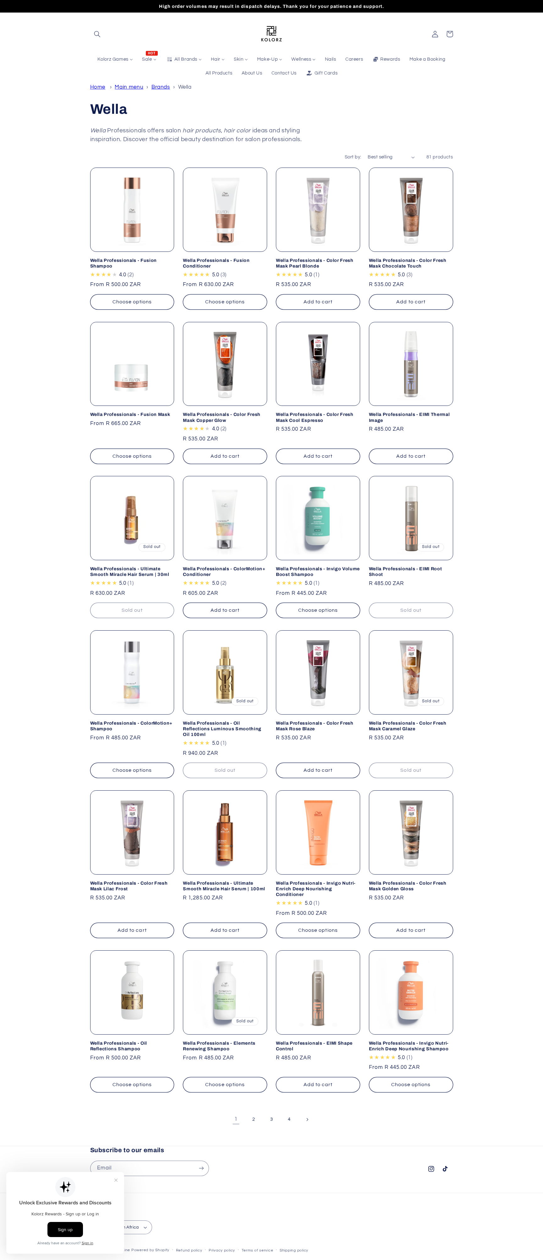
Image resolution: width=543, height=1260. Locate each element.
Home (98, 87)
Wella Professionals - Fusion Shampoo (123, 263)
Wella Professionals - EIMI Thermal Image (409, 417)
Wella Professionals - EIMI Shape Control (314, 1046)
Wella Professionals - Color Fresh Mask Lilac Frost (129, 886)
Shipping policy (294, 1250)
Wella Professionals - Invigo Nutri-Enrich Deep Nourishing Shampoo (409, 1046)
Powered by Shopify (150, 1250)
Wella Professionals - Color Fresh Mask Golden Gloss (408, 886)
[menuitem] (115, 59)
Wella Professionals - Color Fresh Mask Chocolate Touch (408, 263)
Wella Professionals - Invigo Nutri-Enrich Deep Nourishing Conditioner (316, 889)
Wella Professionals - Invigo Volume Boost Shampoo (318, 571)
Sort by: (353, 157)
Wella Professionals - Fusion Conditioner (216, 263)
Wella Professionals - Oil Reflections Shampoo (118, 1046)
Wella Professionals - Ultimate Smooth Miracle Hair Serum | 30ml (129, 571)
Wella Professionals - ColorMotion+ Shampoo (131, 726)
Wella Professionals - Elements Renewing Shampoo (219, 1046)
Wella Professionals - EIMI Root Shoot (405, 571)
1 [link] (236, 1119)
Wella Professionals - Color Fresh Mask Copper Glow (222, 417)
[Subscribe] (201, 1168)
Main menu (129, 87)
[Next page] (307, 1119)
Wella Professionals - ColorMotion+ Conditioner (224, 571)
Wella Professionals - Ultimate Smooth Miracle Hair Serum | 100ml (224, 886)
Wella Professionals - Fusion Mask (130, 414)
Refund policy (189, 1250)
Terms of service (257, 1250)
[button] (97, 34)
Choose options (132, 301)
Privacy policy (222, 1250)
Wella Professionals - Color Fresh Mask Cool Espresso (315, 417)
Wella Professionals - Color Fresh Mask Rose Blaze (315, 726)
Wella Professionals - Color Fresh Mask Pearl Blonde (315, 263)
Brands (160, 87)
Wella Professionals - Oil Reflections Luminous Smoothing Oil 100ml (222, 729)
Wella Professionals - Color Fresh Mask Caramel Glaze (408, 726)
